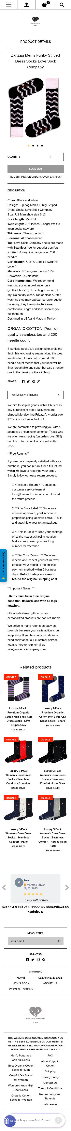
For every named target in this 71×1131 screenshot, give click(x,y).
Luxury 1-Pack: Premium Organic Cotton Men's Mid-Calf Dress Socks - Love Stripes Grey (18, 716)
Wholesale (50, 1104)
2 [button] (33, 146)
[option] (35, 108)
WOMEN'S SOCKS (21, 989)
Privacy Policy (50, 1077)
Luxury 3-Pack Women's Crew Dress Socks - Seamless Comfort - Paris (18, 835)
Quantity (14, 156)
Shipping (50, 1071)
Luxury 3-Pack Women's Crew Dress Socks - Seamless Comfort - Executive (18, 777)
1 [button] (29, 146)
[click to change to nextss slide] (67, 888)
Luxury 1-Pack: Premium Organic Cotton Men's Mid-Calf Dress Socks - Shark (52, 714)
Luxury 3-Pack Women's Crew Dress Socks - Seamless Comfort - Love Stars (52, 777)
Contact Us (50, 1082)
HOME (21, 977)
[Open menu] (9, 4)
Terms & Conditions (50, 1088)
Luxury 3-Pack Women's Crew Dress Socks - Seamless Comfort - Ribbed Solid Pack (52, 837)
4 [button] (42, 146)
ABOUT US (50, 983)
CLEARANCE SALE (50, 977)
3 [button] (37, 146)
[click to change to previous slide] (4, 888)
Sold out (35, 168)
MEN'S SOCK (20, 983)
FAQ (50, 1055)
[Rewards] (10, 1121)
